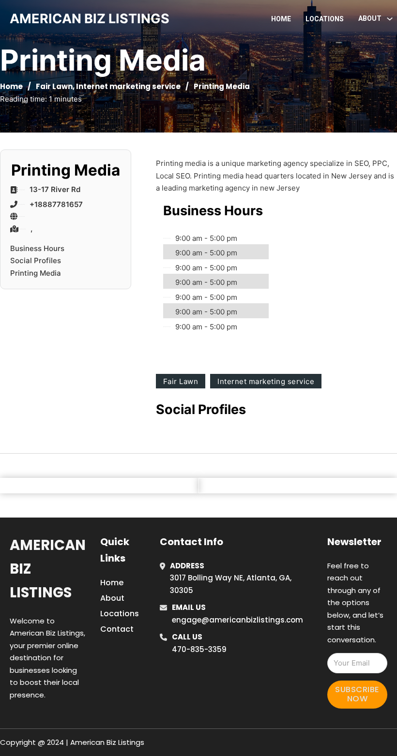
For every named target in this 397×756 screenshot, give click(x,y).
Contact (117, 629)
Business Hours (37, 248)
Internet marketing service (128, 86)
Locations (324, 19)
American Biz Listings (48, 569)
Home (281, 19)
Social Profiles (35, 260)
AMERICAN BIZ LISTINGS (89, 19)
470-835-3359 (199, 649)
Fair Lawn (54, 86)
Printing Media (35, 273)
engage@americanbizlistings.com (237, 620)
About (112, 598)
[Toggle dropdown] (389, 18)
